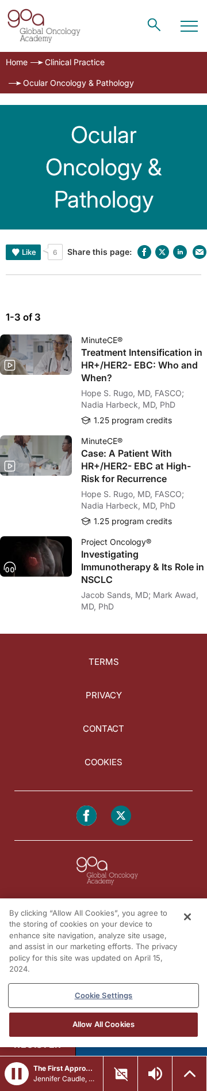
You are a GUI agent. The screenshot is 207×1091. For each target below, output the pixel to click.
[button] (16, 1074)
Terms (104, 661)
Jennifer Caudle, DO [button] (64, 1078)
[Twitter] (121, 816)
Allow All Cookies (103, 1024)
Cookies (103, 762)
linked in (180, 252)
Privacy (104, 695)
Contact (103, 728)
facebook (144, 252)
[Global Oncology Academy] (44, 26)
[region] (103, 972)
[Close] (187, 917)
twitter (162, 252)
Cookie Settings (104, 995)
